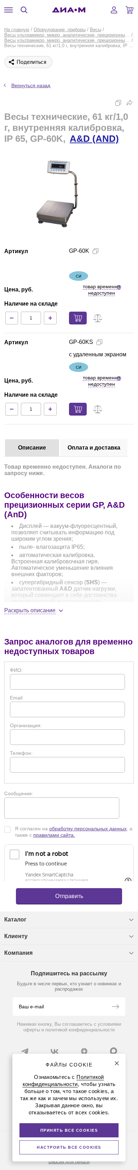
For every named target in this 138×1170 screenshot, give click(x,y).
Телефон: (21, 753)
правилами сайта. (54, 835)
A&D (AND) (94, 138)
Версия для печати (69, 1161)
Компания (18, 953)
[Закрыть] (117, 1063)
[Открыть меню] (8, 10)
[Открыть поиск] (24, 10)
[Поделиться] (129, 102)
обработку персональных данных (88, 828)
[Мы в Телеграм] (25, 1051)
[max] (113, 1051)
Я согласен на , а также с (73, 832)
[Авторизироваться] (114, 10)
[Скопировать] (118, 102)
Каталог (15, 919)
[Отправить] (115, 1007)
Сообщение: (18, 793)
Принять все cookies (69, 1130)
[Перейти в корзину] (129, 10)
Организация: (26, 725)
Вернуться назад (30, 85)
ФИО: (16, 670)
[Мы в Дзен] (84, 1051)
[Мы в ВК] (54, 1051)
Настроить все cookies (69, 1147)
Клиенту (16, 936)
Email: (17, 698)
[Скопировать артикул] (95, 251)
